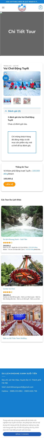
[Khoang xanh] (22, 7)
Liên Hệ (9, 184)
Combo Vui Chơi (9, 289)
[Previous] (7, 83)
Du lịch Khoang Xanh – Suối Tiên (15, 239)
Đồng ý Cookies (22, 434)
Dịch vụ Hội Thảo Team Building (15, 338)
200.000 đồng (33, 247)
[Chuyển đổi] (6, 110)
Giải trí (15, 66)
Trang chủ (7, 66)
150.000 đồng (30, 249)
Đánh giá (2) (14, 111)
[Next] (37, 83)
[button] (3, 7)
